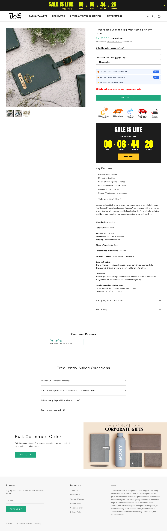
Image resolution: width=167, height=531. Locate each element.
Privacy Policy (75, 512)
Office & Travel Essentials (86, 16)
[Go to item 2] (18, 113)
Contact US (75, 495)
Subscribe (16, 509)
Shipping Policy (76, 508)
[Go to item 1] (10, 113)
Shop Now (128, 156)
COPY (156, 72)
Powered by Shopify (33, 523)
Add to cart (128, 98)
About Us (74, 490)
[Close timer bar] (164, 5)
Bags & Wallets (38, 16)
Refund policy (75, 503)
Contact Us (25, 455)
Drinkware (58, 16)
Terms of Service (77, 499)
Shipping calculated (114, 41)
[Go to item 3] (26, 113)
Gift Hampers (114, 16)
